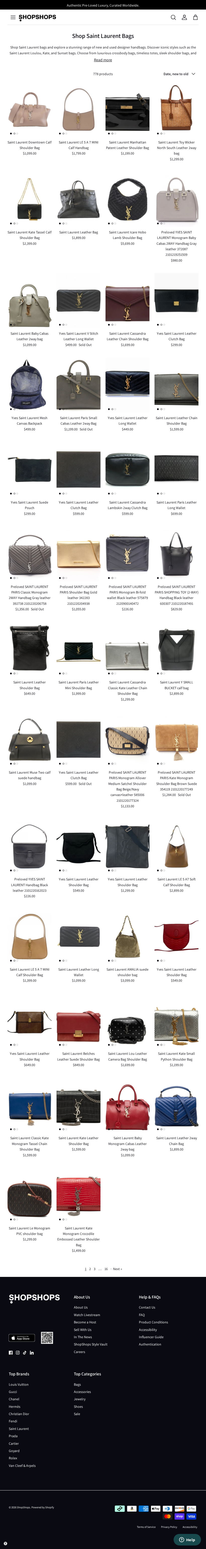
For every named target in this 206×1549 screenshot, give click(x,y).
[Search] (173, 17)
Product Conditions (153, 1322)
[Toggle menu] (13, 17)
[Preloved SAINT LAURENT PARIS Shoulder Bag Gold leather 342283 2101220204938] (78, 553)
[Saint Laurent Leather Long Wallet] (78, 936)
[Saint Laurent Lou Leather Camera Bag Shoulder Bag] (127, 1020)
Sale (77, 1414)
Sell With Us (82, 1329)
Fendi (13, 1421)
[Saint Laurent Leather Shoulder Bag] (30, 649)
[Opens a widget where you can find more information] (187, 1540)
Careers (79, 1352)
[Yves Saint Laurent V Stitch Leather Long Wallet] (78, 300)
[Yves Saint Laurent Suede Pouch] (30, 469)
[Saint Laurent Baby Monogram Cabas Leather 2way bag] (127, 1105)
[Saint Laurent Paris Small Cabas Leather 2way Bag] (78, 385)
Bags (77, 1384)
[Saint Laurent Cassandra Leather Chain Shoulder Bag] (127, 300)
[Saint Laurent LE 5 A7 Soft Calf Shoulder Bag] (176, 846)
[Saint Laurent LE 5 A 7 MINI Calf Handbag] (78, 109)
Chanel (14, 1399)
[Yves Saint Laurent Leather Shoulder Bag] (78, 846)
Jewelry (79, 1399)
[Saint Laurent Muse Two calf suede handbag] (30, 739)
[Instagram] (18, 1353)
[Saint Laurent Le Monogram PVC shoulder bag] (30, 1195)
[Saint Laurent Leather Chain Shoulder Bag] (176, 385)
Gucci (13, 1391)
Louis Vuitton (19, 1384)
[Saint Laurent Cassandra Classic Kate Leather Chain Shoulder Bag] (127, 649)
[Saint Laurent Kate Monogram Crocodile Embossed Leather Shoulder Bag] (78, 1195)
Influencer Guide (151, 1337)
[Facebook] (11, 1353)
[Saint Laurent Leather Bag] (78, 199)
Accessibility (148, 1329)
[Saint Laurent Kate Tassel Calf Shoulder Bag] (30, 199)
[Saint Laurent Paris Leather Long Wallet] (176, 469)
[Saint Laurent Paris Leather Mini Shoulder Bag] (78, 649)
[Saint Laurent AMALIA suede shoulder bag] (127, 936)
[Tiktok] (25, 1353)
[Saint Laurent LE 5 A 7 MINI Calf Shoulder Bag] (30, 936)
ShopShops (23, 1507)
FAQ (142, 1315)
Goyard (14, 1450)
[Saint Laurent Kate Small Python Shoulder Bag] (176, 1020)
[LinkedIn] (32, 1353)
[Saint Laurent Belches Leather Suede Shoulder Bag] (78, 1020)
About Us (81, 1307)
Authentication (150, 1344)
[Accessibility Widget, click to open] (6, 1543)
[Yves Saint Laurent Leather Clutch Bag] (176, 300)
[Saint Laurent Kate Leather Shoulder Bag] (78, 1105)
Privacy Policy (169, 1527)
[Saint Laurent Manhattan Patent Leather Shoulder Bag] (127, 109)
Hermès (14, 1406)
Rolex (13, 1458)
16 (106, 1269)
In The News (83, 1337)
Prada (13, 1436)
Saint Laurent (19, 1428)
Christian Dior (19, 1414)
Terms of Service (146, 1527)
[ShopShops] (37, 17)
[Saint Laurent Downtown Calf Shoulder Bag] (30, 109)
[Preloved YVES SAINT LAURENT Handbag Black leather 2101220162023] (30, 846)
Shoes (78, 1406)
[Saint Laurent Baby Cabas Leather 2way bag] (30, 300)
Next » (117, 1269)
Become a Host (85, 1322)
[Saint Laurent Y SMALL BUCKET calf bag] (176, 649)
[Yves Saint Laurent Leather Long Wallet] (127, 385)
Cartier (14, 1443)
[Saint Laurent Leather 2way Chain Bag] (176, 1105)
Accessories (82, 1391)
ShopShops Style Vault (91, 1344)
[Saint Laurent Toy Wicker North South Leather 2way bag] (176, 109)
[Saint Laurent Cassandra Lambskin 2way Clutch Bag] (127, 469)
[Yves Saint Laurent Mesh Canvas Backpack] (30, 385)
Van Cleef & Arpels (22, 1465)
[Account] (184, 17)
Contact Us (147, 1307)
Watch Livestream (87, 1315)
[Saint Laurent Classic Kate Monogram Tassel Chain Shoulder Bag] (30, 1105)
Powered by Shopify (42, 1507)
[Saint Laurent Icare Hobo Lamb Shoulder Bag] (127, 199)
